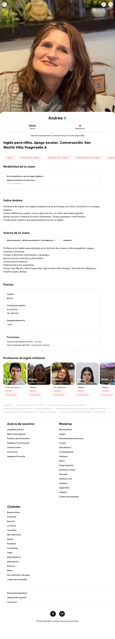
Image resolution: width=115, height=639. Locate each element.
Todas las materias (69, 497)
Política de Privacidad (18, 438)
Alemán (63, 492)
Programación (66, 465)
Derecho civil (65, 479)
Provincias (12, 452)
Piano (62, 461)
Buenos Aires (13, 512)
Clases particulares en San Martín (30, 405)
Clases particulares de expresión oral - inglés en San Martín (81, 408)
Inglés (62, 434)
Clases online (14, 447)
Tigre (9, 552)
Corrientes (12, 548)
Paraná (11, 566)
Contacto (12, 602)
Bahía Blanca (14, 557)
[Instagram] (62, 614)
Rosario (11, 521)
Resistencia (13, 561)
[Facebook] (53, 614)
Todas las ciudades (17, 579)
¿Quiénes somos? (15, 429)
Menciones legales (16, 434)
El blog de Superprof (17, 593)
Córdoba (11, 517)
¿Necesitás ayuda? (17, 597)
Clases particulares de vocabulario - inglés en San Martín (27, 408)
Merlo (10, 570)
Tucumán (12, 530)
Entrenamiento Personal (71, 438)
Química (63, 483)
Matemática (65, 429)
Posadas (11, 543)
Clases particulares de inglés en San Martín (67, 405)
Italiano (63, 456)
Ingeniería (64, 488)
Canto (62, 443)
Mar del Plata (14, 535)
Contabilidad (66, 452)
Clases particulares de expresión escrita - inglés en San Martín (29, 412)
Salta (10, 539)
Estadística (65, 447)
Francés (63, 474)
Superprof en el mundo (18, 443)
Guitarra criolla (67, 470)
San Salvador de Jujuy (18, 575)
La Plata (11, 526)
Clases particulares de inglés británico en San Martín (82, 412)
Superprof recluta (16, 456)
